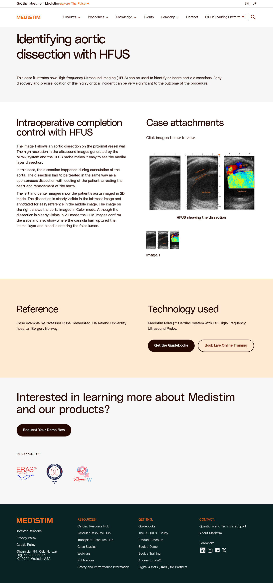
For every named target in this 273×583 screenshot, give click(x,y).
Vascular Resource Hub (94, 533)
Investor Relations (29, 531)
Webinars (84, 553)
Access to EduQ (149, 560)
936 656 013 (38, 555)
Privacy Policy (26, 538)
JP (254, 3)
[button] (72, 17)
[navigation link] (28, 17)
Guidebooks (146, 526)
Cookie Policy (26, 544)
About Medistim (210, 533)
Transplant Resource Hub (95, 540)
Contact (192, 17)
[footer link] (35, 520)
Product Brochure (150, 540)
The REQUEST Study (153, 533)
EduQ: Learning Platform (222, 17)
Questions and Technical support (222, 526)
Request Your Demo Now (44, 430)
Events (149, 17)
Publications (86, 560)
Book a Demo (148, 546)
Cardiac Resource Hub (93, 526)
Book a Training (149, 553)
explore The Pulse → (74, 3)
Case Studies (87, 546)
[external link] (27, 474)
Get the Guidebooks (171, 345)
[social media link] (202, 550)
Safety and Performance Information (103, 567)
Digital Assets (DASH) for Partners (162, 567)
